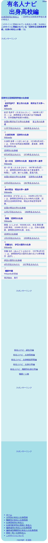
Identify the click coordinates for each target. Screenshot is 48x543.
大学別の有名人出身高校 (17, 517)
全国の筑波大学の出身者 (15, 177)
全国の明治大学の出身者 (15, 208)
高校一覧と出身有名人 (16, 533)
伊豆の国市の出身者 (13, 260)
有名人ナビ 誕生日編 (24, 350)
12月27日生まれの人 (13, 212)
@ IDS (28, 540)
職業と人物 (24, 374)
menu (44, 1)
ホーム (9, 515)
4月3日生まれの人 (12, 264)
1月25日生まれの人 (12, 238)
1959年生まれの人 (32, 238)
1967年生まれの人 (32, 183)
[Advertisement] (24, 64)
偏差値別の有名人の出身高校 (19, 528)
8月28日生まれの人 (12, 154)
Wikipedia (8, 109)
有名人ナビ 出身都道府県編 (24, 360)
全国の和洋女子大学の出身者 (17, 122)
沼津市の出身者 (11, 150)
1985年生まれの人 (32, 128)
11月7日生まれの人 (12, 128)
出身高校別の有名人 (10, 17)
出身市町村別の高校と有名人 (19, 525)
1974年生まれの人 (32, 154)
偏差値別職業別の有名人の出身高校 (22, 530)
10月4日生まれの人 (12, 183)
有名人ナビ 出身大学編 (24, 364)
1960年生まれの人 (32, 212)
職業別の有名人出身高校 (17, 520)
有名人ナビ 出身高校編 (24, 355)
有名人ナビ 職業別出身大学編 (24, 369)
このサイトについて (15, 535)
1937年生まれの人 (31, 264)
